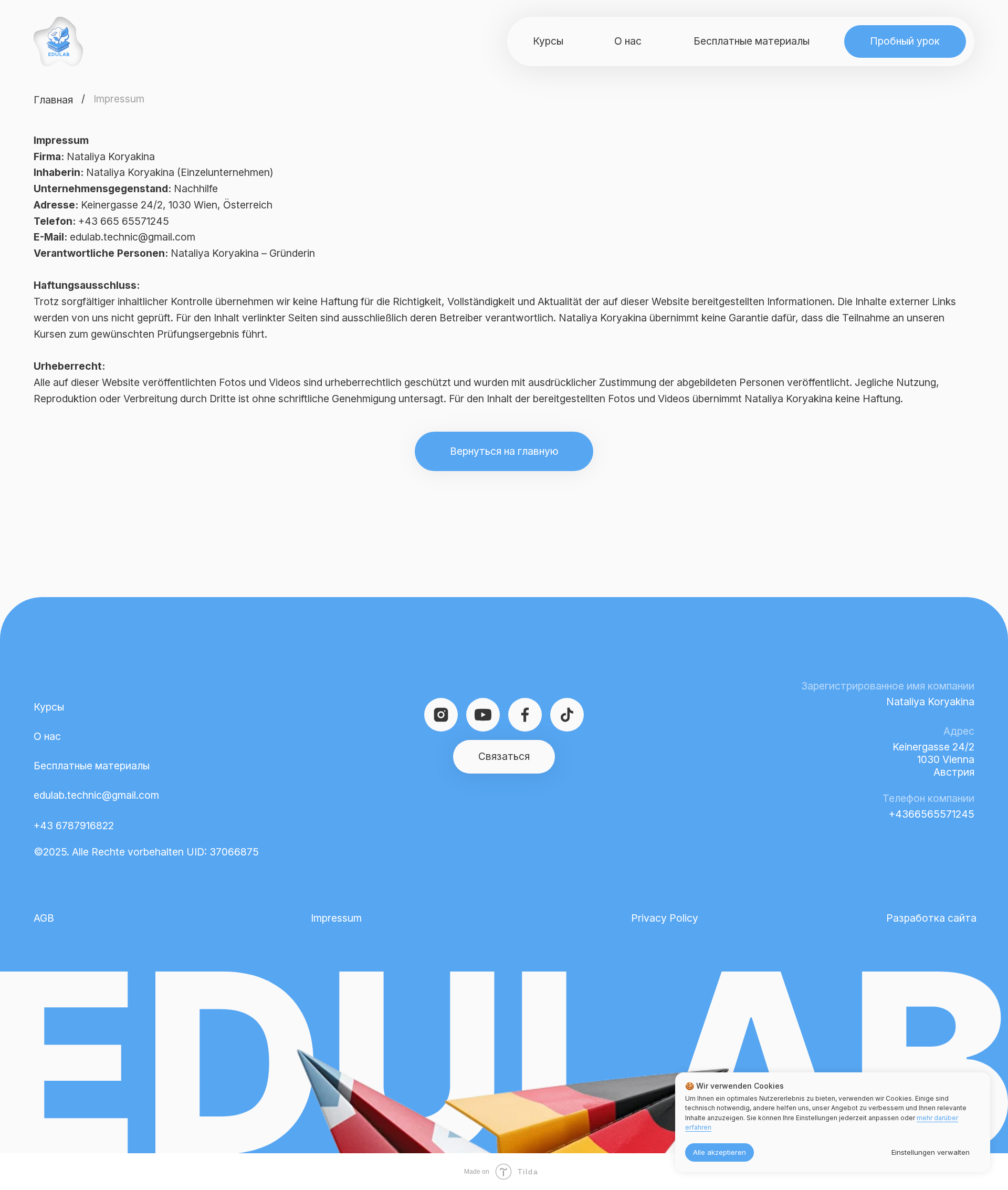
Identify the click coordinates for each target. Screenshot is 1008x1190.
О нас (47, 736)
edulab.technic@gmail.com (96, 795)
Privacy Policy (664, 918)
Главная (53, 99)
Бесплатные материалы (92, 765)
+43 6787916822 (74, 825)
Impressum (336, 918)
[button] (905, 41)
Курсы (49, 707)
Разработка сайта (931, 918)
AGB (44, 918)
